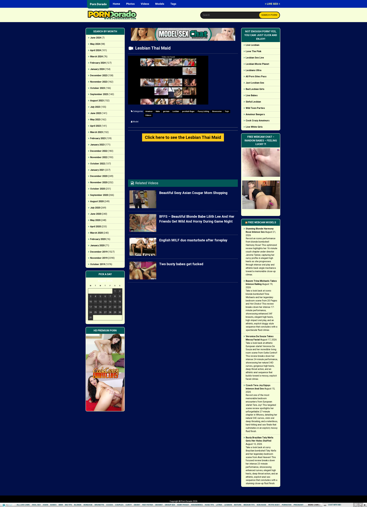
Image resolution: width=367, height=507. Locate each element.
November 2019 (98, 258)
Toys (227, 111)
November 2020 (98, 182)
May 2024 (95, 44)
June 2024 (95, 37)
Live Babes (252, 95)
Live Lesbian (252, 45)
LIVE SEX (272, 3)
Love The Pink (253, 51)
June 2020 (95, 214)
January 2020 (97, 245)
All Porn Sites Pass (256, 76)
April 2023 (95, 125)
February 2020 (98, 239)
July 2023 (95, 107)
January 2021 (97, 170)
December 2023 (98, 75)
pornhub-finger (188, 111)
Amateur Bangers (255, 114)
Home (116, 3)
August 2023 (97, 100)
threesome (217, 111)
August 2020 (97, 201)
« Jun (90, 322)
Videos (145, 3)
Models (159, 3)
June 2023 (95, 113)
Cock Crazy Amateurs (258, 120)
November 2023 (98, 81)
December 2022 (98, 151)
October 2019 (97, 264)
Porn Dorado (98, 4)
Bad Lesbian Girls (255, 89)
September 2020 (99, 195)
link (364, 462)
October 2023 (97, 88)
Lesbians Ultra (253, 70)
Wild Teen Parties (255, 108)
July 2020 (95, 207)
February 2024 (98, 62)
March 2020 (96, 232)
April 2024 (95, 50)
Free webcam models (262, 222)
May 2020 (95, 220)
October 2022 (97, 163)
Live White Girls (254, 126)
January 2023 (97, 144)
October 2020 (97, 188)
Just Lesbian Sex (255, 82)
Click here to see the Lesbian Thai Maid (183, 137)
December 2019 (98, 251)
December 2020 (98, 176)
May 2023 (95, 119)
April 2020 (95, 226)
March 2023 (96, 132)
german (166, 111)
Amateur (149, 111)
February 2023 (98, 138)
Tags (173, 3)
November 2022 (98, 157)
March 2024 (96, 56)
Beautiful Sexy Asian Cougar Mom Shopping (193, 193)
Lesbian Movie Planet (257, 64)
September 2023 (99, 94)
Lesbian (175, 111)
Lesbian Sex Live (255, 57)
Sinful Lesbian (253, 101)
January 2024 (97, 69)
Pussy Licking (203, 111)
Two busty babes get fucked (181, 264)
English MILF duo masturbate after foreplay (193, 240)
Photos (130, 3)
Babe (158, 111)
